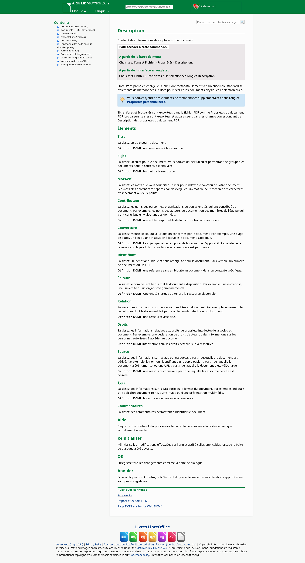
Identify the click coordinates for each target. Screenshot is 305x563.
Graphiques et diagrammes (75, 54)
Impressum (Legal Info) (69, 544)
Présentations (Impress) (74, 36)
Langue (100, 11)
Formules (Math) (70, 50)
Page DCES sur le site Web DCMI (140, 506)
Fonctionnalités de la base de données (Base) (74, 45)
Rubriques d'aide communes (76, 64)
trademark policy (139, 555)
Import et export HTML (133, 501)
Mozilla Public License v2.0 (152, 548)
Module (77, 11)
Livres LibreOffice (152, 526)
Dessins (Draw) (69, 40)
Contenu (61, 22)
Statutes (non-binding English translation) (129, 544)
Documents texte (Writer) (74, 26)
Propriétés (125, 495)
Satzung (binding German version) (176, 544)
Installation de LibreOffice (75, 61)
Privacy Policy (93, 544)
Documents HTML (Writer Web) (78, 29)
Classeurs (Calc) (69, 33)
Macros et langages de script (76, 57)
